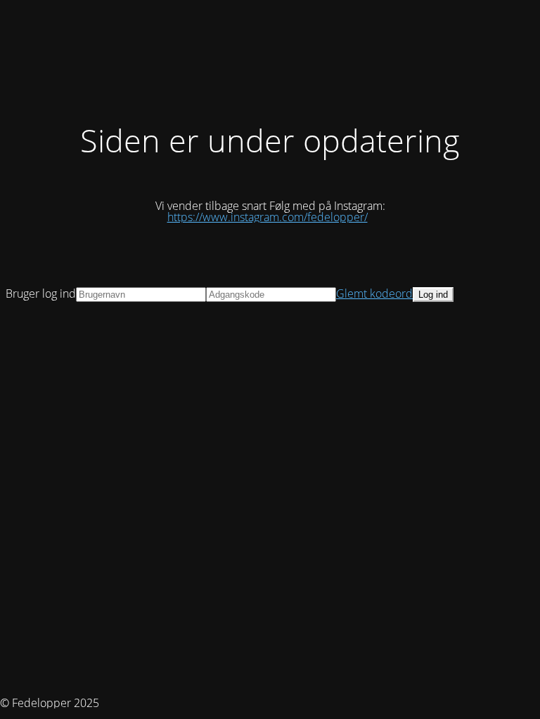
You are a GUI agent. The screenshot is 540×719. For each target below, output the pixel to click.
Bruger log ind (41, 293)
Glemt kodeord (374, 293)
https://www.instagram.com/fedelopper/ (267, 217)
